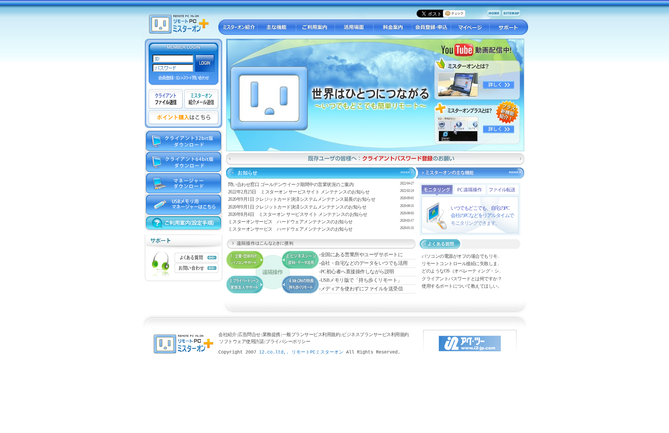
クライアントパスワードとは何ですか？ (462, 278)
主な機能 (276, 27)
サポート (508, 27)
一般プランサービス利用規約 (311, 334)
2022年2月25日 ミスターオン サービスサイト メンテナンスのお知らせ (299, 192)
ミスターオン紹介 (237, 27)
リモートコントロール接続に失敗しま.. (460, 263)
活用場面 (353, 27)
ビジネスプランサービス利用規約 (375, 334)
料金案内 (392, 27)
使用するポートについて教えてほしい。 (462, 286)
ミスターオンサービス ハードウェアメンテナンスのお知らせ (290, 221)
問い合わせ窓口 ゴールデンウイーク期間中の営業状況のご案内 (291, 184)
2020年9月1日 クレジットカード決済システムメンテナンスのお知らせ (297, 207)
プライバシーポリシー (288, 341)
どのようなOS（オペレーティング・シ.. (461, 271)
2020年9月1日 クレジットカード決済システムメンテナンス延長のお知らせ (302, 199)
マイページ (470, 27)
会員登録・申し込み (431, 27)
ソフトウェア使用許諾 (241, 341)
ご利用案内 (315, 27)
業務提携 (271, 334)
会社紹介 (227, 334)
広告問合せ (249, 334)
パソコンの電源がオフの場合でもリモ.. (460, 256)
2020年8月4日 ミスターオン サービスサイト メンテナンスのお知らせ (297, 214)
